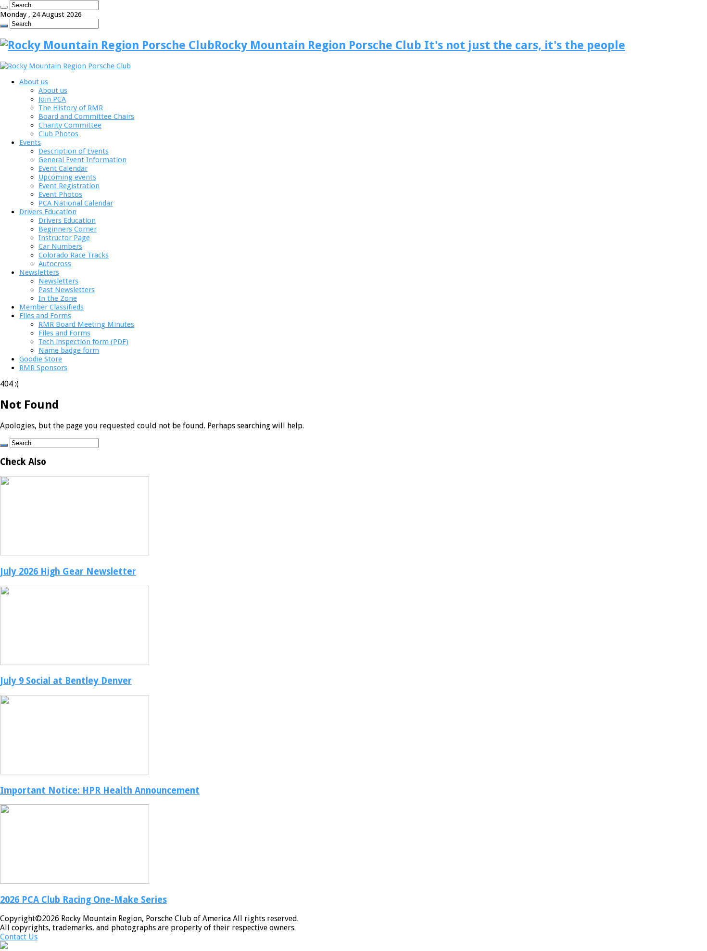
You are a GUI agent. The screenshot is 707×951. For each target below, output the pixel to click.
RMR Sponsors (43, 367)
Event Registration (69, 185)
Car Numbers (60, 246)
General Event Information (82, 159)
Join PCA (52, 99)
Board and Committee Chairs (86, 116)
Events (30, 142)
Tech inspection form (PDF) (83, 341)
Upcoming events (67, 177)
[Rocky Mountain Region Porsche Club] (65, 66)
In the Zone (57, 298)
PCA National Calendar (75, 203)
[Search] (4, 7)
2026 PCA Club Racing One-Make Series (83, 900)
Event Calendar (63, 168)
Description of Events (73, 151)
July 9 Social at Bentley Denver (66, 681)
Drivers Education (47, 211)
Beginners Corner (67, 229)
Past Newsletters (66, 289)
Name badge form (68, 350)
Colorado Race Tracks (73, 255)
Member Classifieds (51, 307)
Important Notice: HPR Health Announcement (100, 790)
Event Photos (60, 194)
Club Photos (58, 133)
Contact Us (19, 936)
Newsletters (39, 272)
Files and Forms (45, 315)
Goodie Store (40, 359)
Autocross (54, 263)
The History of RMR (70, 107)
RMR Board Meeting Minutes (86, 324)
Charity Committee (69, 125)
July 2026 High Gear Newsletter (68, 571)
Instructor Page (64, 237)
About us (33, 81)
